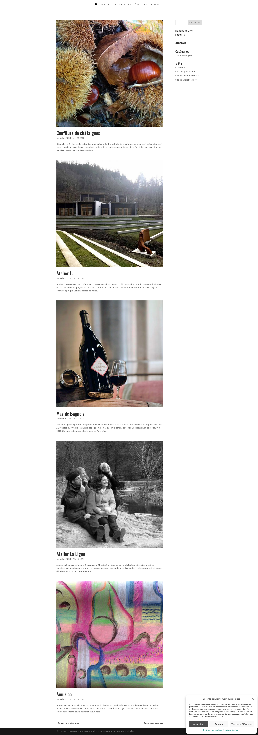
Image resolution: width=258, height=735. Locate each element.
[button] (252, 699)
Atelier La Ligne (70, 553)
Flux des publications (186, 71)
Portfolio (108, 5)
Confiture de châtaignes (78, 132)
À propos (141, 5)
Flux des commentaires (187, 76)
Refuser (219, 724)
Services (125, 5)
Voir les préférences (241, 724)
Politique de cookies (212, 730)
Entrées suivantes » (153, 723)
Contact (157, 5)
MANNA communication (81, 731)
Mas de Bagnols (70, 413)
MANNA (111, 731)
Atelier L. (64, 273)
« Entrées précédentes (67, 723)
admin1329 (65, 138)
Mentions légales (230, 730)
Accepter (198, 724)
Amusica (64, 694)
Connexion (180, 67)
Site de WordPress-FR (186, 80)
